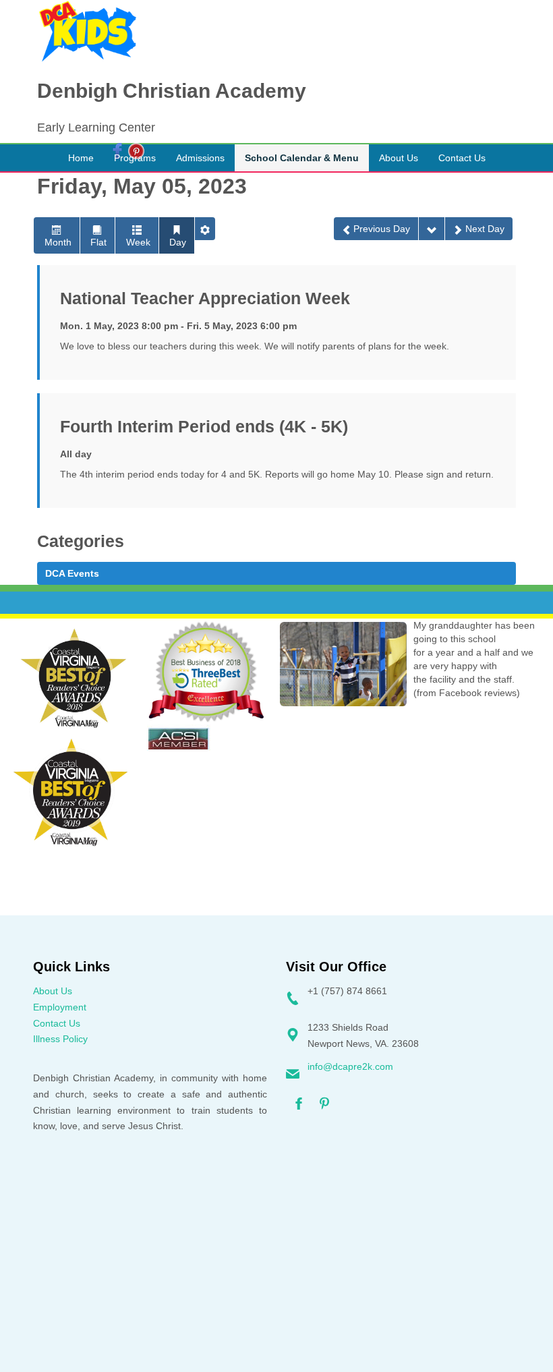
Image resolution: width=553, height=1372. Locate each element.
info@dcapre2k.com (350, 1066)
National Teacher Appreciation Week (205, 298)
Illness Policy (60, 1038)
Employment (59, 1007)
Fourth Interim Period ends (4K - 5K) (204, 427)
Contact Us (56, 1023)
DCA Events (72, 573)
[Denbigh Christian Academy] (87, 31)
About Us (52, 990)
